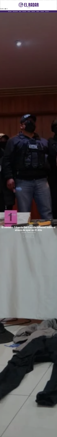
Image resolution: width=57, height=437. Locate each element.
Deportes (33, 11)
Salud (20, 11)
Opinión (37, 11)
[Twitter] (50, 5)
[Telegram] (54, 5)
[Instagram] (52, 5)
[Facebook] (49, 5)
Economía (24, 11)
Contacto (42, 11)
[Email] (55, 5)
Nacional (9, 11)
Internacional (15, 11)
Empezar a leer (28, 236)
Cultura (28, 11)
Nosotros (47, 11)
